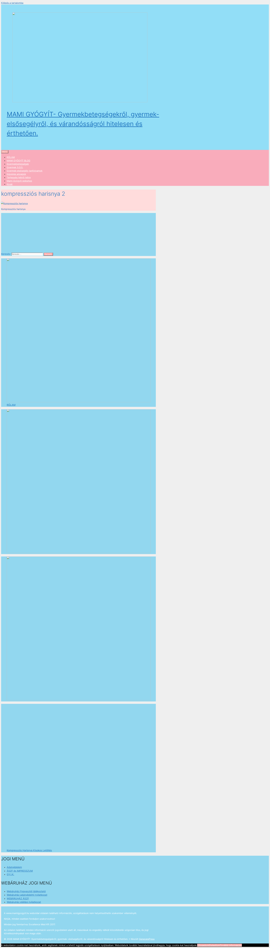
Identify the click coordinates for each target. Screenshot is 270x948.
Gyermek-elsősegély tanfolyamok (24, 170)
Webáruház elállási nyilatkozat (24, 902)
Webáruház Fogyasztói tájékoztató (26, 891)
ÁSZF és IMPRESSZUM (20, 870)
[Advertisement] (78, 232)
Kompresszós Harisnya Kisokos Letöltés (29, 850)
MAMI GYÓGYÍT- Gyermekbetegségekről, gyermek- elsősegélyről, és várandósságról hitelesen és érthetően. (83, 123)
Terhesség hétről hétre (19, 177)
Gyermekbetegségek (18, 164)
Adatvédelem (14, 867)
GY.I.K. (10, 874)
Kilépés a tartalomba (12, 2)
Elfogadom (203, 945)
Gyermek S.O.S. (15, 167)
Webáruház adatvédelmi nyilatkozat (27, 894)
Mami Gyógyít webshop (19, 180)
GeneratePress (147, 939)
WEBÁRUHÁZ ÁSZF (18, 898)
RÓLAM (11, 157)
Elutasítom (214, 945)
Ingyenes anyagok (16, 174)
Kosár (10, 184)
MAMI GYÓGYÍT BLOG (18, 160)
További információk (231, 945)
